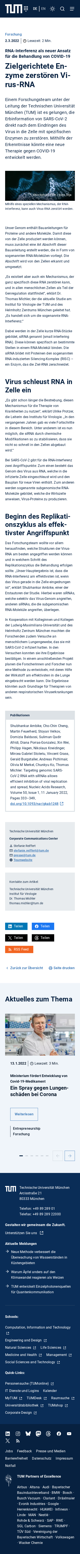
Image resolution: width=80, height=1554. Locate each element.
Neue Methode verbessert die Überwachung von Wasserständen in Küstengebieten (39, 1257)
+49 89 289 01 (44, 1209)
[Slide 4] (37, 1155)
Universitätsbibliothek (22, 1405)
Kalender (50, 1391)
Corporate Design (19, 1413)
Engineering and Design (24, 1340)
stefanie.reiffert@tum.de (31, 850)
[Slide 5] (42, 1155)
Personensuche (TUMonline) (27, 1383)
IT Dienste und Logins (22, 1391)
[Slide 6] (47, 1155)
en (43, 9)
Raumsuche (60, 1398)
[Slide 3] (32, 1155)
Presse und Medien (50, 1451)
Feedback (24, 1451)
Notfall (10, 1465)
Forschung (13, 34)
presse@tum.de (25, 855)
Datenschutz (41, 1458)
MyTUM (11, 1398)
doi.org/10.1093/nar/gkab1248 (34, 804)
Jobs (9, 1451)
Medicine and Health (21, 1355)
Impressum (64, 1458)
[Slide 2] (26, 1155)
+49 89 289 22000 (47, 1214)
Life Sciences (51, 1347)
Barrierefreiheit (16, 1458)
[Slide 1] (21, 1155)
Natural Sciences (18, 1347)
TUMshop (56, 1405)
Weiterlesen (24, 1114)
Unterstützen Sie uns (21, 1233)
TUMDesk (35, 1398)
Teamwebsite (23, 860)
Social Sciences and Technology (30, 1362)
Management (57, 1355)
